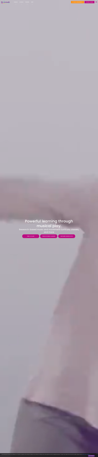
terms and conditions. (86, 454)
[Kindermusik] (5, 2)
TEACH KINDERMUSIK (78, 2)
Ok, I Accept (91, 455)
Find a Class (30, 236)
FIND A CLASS (90, 2)
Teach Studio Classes (48, 236)
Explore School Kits (67, 236)
